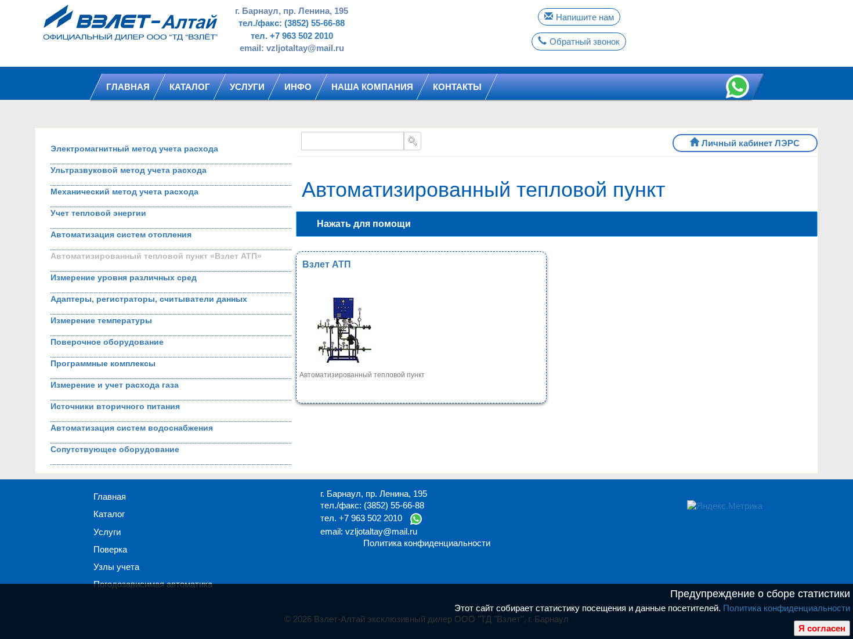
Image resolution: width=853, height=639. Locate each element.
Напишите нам (585, 17)
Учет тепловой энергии (98, 213)
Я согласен (821, 628)
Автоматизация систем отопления (120, 234)
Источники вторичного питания (115, 406)
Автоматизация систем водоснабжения (131, 427)
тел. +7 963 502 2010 (292, 36)
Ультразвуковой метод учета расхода (128, 170)
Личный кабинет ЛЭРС (751, 143)
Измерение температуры (101, 320)
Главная (109, 496)
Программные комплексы (103, 363)
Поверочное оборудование (107, 341)
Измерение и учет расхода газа (114, 384)
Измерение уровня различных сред (123, 277)
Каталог (109, 514)
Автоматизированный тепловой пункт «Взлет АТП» (156, 256)
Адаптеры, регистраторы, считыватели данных (148, 299)
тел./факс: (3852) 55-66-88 (291, 23)
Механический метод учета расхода (124, 191)
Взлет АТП (326, 264)
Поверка (110, 549)
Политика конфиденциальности (786, 608)
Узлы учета (116, 567)
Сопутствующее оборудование (114, 449)
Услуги (107, 532)
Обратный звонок (585, 41)
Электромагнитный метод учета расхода (134, 148)
